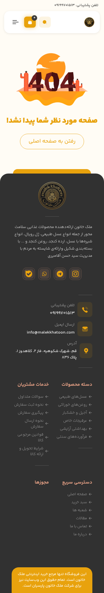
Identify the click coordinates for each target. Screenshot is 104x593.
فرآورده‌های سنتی (72, 437)
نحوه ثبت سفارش (29, 405)
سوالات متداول (31, 397)
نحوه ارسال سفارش (34, 424)
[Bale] (29, 274)
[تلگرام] (60, 274)
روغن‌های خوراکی (72, 405)
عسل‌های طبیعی (73, 397)
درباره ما (80, 534)
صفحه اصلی (77, 494)
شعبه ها (80, 510)
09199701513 (64, 5)
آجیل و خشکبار (74, 413)
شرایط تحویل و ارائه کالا (31, 451)
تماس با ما (78, 526)
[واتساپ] (44, 274)
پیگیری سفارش (31, 413)
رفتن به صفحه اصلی (52, 141)
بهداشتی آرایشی (73, 429)
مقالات (81, 518)
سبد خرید (79, 502)
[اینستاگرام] (75, 274)
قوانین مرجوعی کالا (30, 438)
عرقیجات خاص (75, 421)
